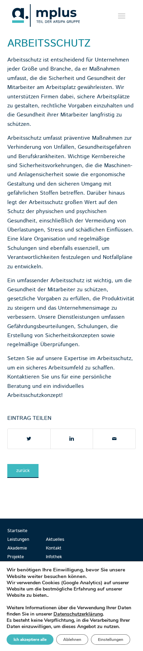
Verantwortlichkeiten (33, 257)
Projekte (15, 557)
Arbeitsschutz (49, 43)
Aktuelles (55, 539)
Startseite (17, 531)
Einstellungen (110, 639)
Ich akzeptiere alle (30, 639)
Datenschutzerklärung (78, 614)
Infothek (54, 557)
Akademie (17, 548)
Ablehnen (72, 639)
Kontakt (53, 548)
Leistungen (18, 539)
